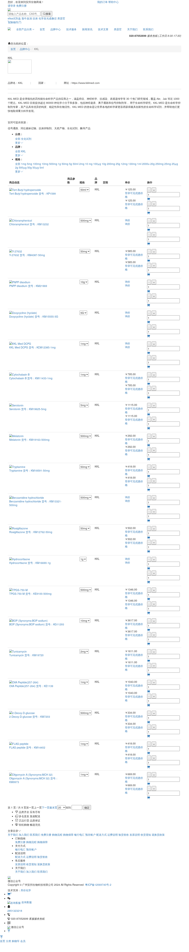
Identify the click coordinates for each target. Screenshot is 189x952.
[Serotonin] (16, 405)
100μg (97, 164)
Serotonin (14, 409)
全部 (17, 139)
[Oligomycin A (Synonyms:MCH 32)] (31, 774)
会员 (22, 941)
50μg (35, 167)
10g (104, 164)
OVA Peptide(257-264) (22, 686)
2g (16, 167)
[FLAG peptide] (18, 743)
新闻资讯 (87, 29)
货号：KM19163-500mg (35, 439)
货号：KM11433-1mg (39, 378)
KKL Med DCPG (18, 347)
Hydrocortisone (18, 563)
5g (70, 164)
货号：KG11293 (54, 624)
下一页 (45, 807)
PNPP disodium (18, 286)
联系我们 (148, 29)
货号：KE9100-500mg (38, 593)
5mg (29, 164)
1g (59, 164)
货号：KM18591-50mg (36, 470)
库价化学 (26, 890)
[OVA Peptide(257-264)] (23, 682)
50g (29, 167)
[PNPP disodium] (19, 281)
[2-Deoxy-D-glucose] (22, 712)
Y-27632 (14, 255)
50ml (75, 164)
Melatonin (15, 439)
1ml (139, 164)
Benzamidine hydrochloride (25, 501)
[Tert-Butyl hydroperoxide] (25, 189)
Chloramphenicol (19, 224)
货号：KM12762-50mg (39, 532)
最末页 (53, 807)
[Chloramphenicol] (20, 220)
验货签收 (123, 834)
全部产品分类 (24, 29)
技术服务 (71, 29)
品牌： (19, 146)
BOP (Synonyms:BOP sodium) (27, 624)
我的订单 (102, 2)
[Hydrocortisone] (19, 559)
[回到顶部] (8, 931)
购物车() (16, 22)
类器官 (61, 18)
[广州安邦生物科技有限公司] (9, 9)
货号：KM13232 (39, 224)
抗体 (35, 18)
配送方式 (101, 834)
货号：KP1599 (47, 193)
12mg (124, 164)
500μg (23, 167)
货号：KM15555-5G (46, 316)
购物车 (16, 941)
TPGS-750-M (17, 593)
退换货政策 (158, 834)
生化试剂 (26, 139)
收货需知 (146, 834)
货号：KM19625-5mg (33, 409)
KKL (23, 151)
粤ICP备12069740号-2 (98, 884)
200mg (111, 164)
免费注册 (21, 5)
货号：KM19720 (34, 655)
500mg (53, 164)
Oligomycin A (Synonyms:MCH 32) (29, 778)
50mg (65, 164)
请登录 (12, 5)
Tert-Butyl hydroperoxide (23, 193)
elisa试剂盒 (14, 18)
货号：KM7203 (41, 716)
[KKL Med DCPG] (20, 343)
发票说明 (135, 834)
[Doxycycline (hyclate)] (23, 312)
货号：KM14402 (35, 747)
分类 (9, 941)
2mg (81, 164)
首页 (42, 29)
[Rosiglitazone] (18, 528)
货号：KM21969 (37, 286)
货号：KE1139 (44, 686)
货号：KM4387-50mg (32, 255)
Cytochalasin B (18, 378)
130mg (132, 164)
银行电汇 (79, 834)
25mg (167, 164)
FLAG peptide (17, 747)
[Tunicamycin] (18, 651)
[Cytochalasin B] (19, 374)
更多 (17, 142)
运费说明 (112, 834)
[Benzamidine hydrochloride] (26, 497)
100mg (37, 164)
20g (152, 164)
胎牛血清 (27, 18)
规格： (19, 159)
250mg (159, 164)
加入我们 (24, 834)
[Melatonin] (16, 435)
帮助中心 (113, 2)
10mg (45, 164)
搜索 (48, 14)
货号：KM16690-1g (39, 563)
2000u (146, 164)
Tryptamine (15, 470)
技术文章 (103, 29)
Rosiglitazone (17, 532)
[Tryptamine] (17, 466)
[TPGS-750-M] (18, 589)
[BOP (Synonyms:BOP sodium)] (28, 620)
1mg (23, 164)
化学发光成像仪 (48, 18)
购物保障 (68, 834)
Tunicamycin (16, 655)
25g (118, 164)
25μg (175, 164)
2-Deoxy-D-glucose (20, 716)
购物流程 (57, 834)
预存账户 (90, 834)
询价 (127, 220)
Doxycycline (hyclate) (21, 316)
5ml (41, 167)
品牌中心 (55, 29)
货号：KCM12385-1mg (42, 347)
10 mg (88, 164)
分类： (19, 134)
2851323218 (14, 910)
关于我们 (132, 29)
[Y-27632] (15, 251)
